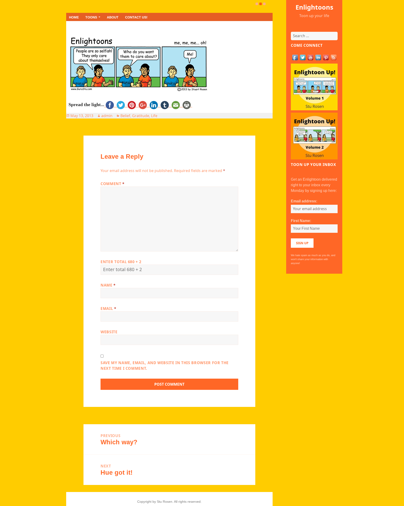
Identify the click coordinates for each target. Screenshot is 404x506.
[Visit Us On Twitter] (303, 57)
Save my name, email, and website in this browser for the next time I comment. (165, 365)
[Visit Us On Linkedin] (318, 57)
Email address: (304, 201)
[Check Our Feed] (333, 57)
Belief (125, 115)
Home (74, 17)
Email (108, 308)
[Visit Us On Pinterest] (326, 57)
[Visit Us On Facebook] (295, 57)
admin (106, 115)
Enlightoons (314, 7)
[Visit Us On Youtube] (310, 57)
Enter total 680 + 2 (121, 261)
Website (109, 331)
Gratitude (140, 115)
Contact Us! (136, 17)
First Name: (301, 221)
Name (108, 285)
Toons (91, 17)
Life (154, 115)
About (113, 17)
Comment (113, 183)
